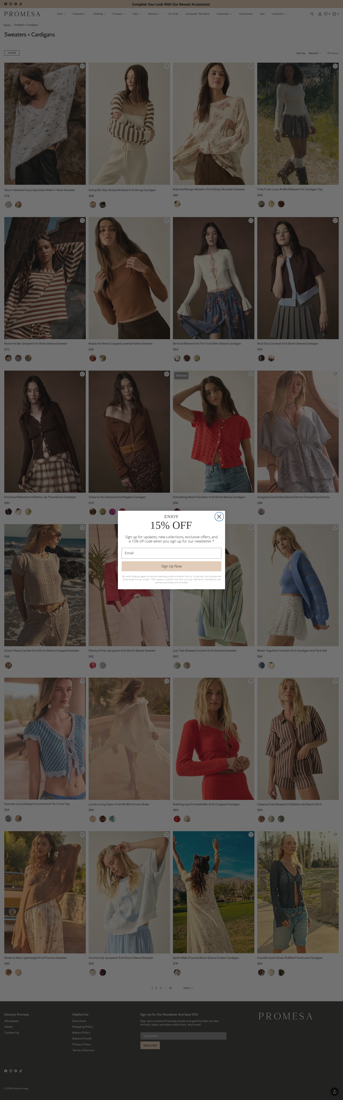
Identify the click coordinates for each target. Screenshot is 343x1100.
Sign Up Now (171, 566)
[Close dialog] (219, 516)
